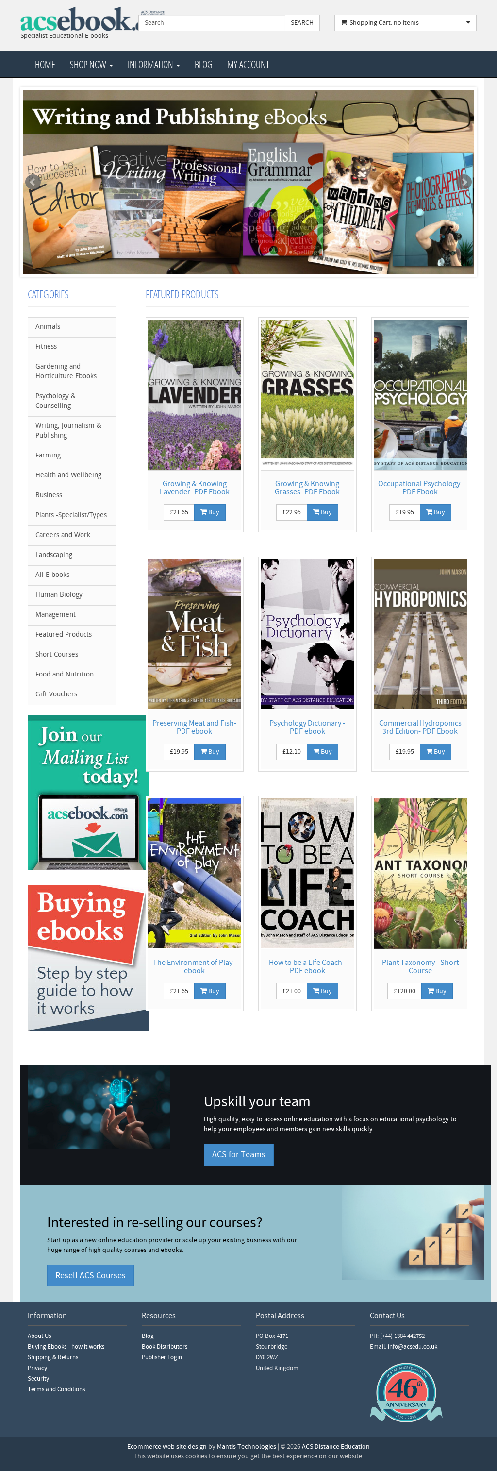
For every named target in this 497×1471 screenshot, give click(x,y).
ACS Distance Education (336, 1446)
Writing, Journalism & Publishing (68, 431)
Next (464, 182)
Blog (204, 64)
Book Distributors (164, 1347)
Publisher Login (162, 1357)
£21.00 (291, 991)
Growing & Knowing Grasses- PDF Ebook (307, 488)
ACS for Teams (238, 1154)
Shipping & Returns (53, 1357)
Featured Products (63, 635)
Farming (48, 455)
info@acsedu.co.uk (412, 1347)
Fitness (46, 347)
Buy (213, 512)
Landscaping (53, 555)
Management (55, 615)
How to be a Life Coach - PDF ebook (307, 967)
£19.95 (405, 512)
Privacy (37, 1368)
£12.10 (291, 751)
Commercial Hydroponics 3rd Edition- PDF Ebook (420, 727)
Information (151, 64)
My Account (248, 64)
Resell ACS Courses (90, 1275)
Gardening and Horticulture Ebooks (66, 371)
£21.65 (179, 512)
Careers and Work (62, 535)
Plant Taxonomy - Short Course (420, 967)
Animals (47, 327)
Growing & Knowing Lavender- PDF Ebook (195, 488)
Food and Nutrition (64, 674)
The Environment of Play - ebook (194, 967)
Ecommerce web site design (167, 1446)
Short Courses (56, 655)
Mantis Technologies (246, 1446)
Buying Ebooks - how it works (66, 1347)
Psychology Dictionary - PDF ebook (307, 727)
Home (45, 64)
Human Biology (59, 595)
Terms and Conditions (56, 1389)
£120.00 (404, 991)
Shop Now (89, 64)
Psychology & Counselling (55, 401)
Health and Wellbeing (68, 475)
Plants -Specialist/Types (71, 515)
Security (38, 1379)
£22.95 (291, 512)
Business (48, 495)
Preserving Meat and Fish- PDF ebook (194, 727)
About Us (39, 1336)
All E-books (52, 575)
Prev (33, 182)
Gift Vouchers (56, 694)
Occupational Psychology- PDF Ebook (420, 488)
